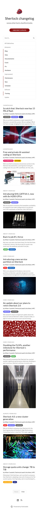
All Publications (9, 43)
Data (6, 55)
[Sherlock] (19, 12)
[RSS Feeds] (21, 500)
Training (7, 93)
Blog (6, 51)
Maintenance (9, 78)
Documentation (9, 59)
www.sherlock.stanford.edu (19, 23)
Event (6, 62)
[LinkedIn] (19, 500)
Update (7, 97)
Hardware (8, 70)
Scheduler (8, 86)
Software (7, 89)
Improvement (9, 74)
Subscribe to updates (19, 30)
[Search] (34, 38)
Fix (6, 66)
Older (23, 491)
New (6, 82)
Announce (8, 47)
